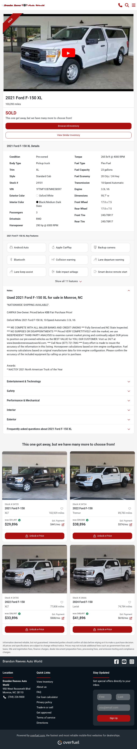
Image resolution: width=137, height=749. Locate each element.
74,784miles (125, 606)
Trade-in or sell (45, 707)
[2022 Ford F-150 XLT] (34, 569)
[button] (120, 5)
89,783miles (125, 512)
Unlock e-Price (36, 535)
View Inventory (45, 681)
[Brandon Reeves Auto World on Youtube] (123, 661)
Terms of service (46, 717)
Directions (42, 722)
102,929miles (56, 512)
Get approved (44, 712)
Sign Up (114, 718)
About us (42, 686)
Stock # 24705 (12, 598)
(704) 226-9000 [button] (16, 696)
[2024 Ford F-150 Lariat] (102, 569)
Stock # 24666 (79, 598)
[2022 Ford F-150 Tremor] (102, 475)
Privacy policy (44, 702)
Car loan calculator (47, 697)
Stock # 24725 (12, 504)
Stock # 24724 (79, 504)
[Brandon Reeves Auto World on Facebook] (115, 661)
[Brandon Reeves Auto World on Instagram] (130, 661)
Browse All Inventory (68, 126)
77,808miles (57, 606)
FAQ (39, 692)
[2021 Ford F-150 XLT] (34, 475)
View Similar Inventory (68, 135)
